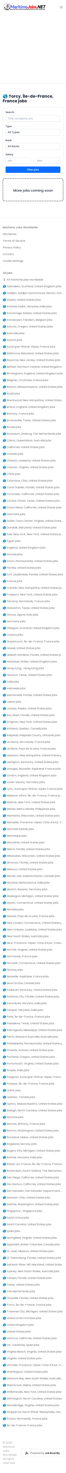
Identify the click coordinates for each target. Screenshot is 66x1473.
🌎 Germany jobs (14, 621)
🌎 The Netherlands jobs (19, 1291)
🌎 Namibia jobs (13, 909)
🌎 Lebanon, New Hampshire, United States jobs (33, 755)
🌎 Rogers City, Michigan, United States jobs (31, 1151)
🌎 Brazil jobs (11, 393)
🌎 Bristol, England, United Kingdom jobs (29, 407)
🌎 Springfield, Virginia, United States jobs (30, 1238)
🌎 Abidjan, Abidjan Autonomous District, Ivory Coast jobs (33, 293)
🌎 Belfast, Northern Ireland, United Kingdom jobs (33, 367)
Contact (8, 254)
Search (10, 112)
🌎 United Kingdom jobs (18, 1325)
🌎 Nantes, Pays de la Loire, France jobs (28, 916)
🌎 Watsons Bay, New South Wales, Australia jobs (33, 1378)
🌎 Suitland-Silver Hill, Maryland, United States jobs (33, 1264)
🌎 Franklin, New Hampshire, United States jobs (33, 588)
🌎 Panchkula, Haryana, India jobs (25, 1003)
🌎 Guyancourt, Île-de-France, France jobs (31, 641)
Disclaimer (10, 234)
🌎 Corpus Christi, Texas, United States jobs (31, 501)
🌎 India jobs (11, 682)
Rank (9, 140)
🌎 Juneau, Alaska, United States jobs (27, 708)
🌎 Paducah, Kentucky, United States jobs (30, 990)
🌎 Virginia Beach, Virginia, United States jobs (32, 1352)
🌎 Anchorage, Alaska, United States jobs (30, 313)
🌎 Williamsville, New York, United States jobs (32, 1392)
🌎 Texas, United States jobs (21, 1285)
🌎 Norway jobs (13, 970)
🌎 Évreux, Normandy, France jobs (25, 1419)
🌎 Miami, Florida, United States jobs (26, 849)
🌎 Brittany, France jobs (18, 414)
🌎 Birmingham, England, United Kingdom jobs (33, 373)
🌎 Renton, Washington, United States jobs (31, 1130)
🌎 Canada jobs (13, 454)
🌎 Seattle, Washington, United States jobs (31, 1204)
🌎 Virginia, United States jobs (22, 1358)
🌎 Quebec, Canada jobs (19, 1097)
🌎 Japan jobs (12, 702)
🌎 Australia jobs (14, 333)
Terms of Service (14, 241)
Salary (9, 154)
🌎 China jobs (11, 474)
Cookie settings (13, 261)
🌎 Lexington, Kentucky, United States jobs (30, 762)
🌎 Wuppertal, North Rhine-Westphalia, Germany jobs (33, 1412)
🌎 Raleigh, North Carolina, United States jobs (32, 1110)
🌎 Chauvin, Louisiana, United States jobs (29, 460)
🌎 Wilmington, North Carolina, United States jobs (33, 1398)
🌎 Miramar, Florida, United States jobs (28, 862)
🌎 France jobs (12, 581)
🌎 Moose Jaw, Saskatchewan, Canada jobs (31, 876)
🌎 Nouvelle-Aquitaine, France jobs (26, 976)
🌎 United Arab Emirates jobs (22, 1318)
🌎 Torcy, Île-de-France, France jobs (27, 1305)
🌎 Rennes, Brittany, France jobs (24, 1124)
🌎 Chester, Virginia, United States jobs (28, 467)
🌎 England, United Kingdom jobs (24, 548)
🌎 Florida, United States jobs (22, 568)
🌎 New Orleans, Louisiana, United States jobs (32, 929)
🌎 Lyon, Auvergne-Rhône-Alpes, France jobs (33, 789)
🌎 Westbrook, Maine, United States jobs (29, 1385)
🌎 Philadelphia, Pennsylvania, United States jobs (33, 1043)
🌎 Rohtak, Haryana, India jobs (22, 1157)
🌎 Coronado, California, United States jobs (31, 494)
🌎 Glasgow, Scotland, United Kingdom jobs (31, 628)
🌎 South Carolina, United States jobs (27, 1224)
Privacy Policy (12, 247)
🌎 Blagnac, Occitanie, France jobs (25, 380)
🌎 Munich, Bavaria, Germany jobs (25, 889)
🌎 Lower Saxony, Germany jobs (24, 782)
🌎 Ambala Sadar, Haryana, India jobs (27, 306)
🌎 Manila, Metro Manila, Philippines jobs (29, 809)
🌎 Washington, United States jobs (25, 1372)
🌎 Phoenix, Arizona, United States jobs (28, 1050)
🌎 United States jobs (17, 1331)
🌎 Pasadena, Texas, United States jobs (28, 1023)
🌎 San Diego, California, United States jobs (31, 1177)
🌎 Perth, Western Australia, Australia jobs (30, 1037)
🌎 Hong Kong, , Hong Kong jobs (23, 668)
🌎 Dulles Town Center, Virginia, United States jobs (33, 521)
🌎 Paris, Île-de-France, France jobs (26, 1017)
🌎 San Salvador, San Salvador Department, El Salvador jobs (33, 1191)
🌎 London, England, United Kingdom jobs (30, 775)
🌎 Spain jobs (11, 1231)
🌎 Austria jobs (12, 340)
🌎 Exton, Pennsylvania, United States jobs (30, 561)
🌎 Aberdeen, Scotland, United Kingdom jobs (32, 286)
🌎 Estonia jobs (13, 554)
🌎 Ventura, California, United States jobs (30, 1338)
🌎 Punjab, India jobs (16, 1070)
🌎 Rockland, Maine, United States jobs (28, 1137)
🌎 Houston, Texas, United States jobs (27, 675)
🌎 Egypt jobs (12, 541)
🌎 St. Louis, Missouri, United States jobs (28, 1251)
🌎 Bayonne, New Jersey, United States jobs (31, 360)
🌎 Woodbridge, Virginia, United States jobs (31, 1405)
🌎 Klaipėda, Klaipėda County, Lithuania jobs (31, 735)
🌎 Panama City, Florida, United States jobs (31, 996)
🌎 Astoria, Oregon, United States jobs (28, 326)
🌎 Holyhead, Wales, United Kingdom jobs (30, 661)
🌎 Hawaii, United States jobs (21, 648)
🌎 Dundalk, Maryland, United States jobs (30, 527)
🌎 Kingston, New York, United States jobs (30, 722)
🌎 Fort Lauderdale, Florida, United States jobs (33, 574)
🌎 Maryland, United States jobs (24, 842)
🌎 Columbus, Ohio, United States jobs (28, 481)
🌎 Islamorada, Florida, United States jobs (30, 695)
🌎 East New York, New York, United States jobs (33, 534)
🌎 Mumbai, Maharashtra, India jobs (26, 883)
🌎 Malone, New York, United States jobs (29, 802)
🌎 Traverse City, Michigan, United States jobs (33, 1311)
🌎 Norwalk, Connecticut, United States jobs (32, 963)
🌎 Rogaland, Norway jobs (20, 1144)
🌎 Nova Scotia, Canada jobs (21, 983)
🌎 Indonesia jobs (14, 688)
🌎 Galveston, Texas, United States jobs (29, 608)
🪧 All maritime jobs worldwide (23, 280)
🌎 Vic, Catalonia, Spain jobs (21, 1345)
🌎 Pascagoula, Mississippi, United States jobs (32, 1030)
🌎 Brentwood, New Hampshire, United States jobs (33, 400)
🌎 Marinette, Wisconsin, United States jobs (31, 816)
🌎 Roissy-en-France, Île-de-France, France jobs (33, 1164)
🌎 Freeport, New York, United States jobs (30, 594)
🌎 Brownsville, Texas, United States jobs (29, 420)
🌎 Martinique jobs (15, 836)
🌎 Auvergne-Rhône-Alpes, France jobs (29, 347)
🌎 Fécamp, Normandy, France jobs (26, 601)
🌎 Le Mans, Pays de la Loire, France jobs (29, 749)
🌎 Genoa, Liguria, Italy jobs (20, 615)
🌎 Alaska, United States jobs (22, 300)
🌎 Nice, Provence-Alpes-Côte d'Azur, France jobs (33, 943)
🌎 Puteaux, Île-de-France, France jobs (28, 1084)
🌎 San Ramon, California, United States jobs (32, 1184)
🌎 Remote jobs (13, 1117)
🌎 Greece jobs (13, 635)
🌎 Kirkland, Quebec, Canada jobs (25, 728)
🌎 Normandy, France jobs (20, 956)
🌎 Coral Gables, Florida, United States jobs (31, 487)
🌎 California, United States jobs (24, 447)
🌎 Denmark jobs (14, 514)
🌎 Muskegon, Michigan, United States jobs (31, 896)
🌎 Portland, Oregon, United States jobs (29, 1057)
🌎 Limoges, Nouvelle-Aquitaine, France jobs (32, 769)
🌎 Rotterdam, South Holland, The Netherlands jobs (33, 1171)
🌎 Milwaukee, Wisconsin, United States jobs (31, 856)
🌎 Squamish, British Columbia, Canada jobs (31, 1244)
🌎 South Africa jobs (16, 1218)
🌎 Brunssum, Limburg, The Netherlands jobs (32, 434)
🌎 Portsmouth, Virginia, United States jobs (31, 1063)
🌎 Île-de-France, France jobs (22, 1425)
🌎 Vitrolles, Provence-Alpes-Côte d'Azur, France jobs (33, 1365)
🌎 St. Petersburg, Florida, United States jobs (32, 1258)
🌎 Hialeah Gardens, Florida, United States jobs (33, 655)
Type (9, 126)
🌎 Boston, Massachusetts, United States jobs (33, 387)
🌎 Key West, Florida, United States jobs (29, 715)
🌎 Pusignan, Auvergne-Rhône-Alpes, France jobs (33, 1077)
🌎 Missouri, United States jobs (22, 869)
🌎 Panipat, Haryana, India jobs (23, 1010)
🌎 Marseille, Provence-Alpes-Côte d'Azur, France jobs (33, 822)
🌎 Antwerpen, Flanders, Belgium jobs (27, 320)
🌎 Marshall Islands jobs (18, 829)
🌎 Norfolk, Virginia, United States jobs (27, 950)
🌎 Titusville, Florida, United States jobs (28, 1298)
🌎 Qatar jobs (12, 1090)
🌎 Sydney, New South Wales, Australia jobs (31, 1271)
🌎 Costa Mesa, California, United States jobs (32, 507)
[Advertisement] (33, 48)
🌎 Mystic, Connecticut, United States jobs (30, 903)
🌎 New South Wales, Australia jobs (26, 936)
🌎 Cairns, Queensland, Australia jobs (27, 440)
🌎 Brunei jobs (12, 427)
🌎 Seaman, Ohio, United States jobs (26, 1197)
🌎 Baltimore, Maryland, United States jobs (31, 353)
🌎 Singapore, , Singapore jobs (22, 1211)
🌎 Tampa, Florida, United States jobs (27, 1278)
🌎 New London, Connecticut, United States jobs (33, 923)
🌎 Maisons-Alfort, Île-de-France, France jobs (33, 795)
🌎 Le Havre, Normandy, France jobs (26, 742)
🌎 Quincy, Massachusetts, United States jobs (32, 1104)
